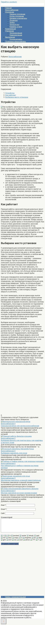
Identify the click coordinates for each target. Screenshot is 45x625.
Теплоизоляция (16, 33)
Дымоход (14, 20)
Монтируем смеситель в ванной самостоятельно (21, 480)
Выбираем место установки (16, 97)
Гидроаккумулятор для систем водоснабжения (20, 426)
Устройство (10, 93)
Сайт (3, 513)
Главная (8, 8)
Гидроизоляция (16, 35)
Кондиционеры (16, 39)
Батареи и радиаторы (18, 18)
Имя (3, 505)
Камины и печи (16, 27)
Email (3, 509)
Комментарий (6, 517)
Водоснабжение (11, 10)
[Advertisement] (22, 390)
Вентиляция (10, 37)
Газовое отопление (17, 14)
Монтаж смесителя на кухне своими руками (19, 493)
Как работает (10, 95)
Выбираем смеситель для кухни (14, 453)
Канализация (10, 29)
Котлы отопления (17, 16)
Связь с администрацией (15, 597)
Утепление (9, 31)
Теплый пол (14, 25)
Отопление (9, 12)
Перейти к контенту (9, 2)
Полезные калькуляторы (15, 41)
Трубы (12, 23)
